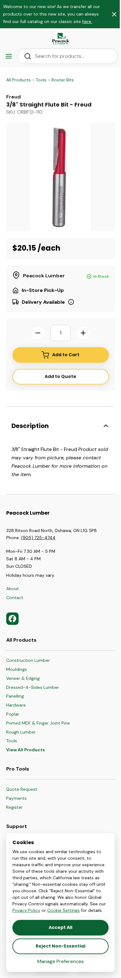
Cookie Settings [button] (63, 910)
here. (87, 21)
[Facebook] (12, 618)
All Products (18, 80)
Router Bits (63, 80)
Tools (41, 80)
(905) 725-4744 (38, 537)
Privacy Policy (26, 910)
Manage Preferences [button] (60, 961)
